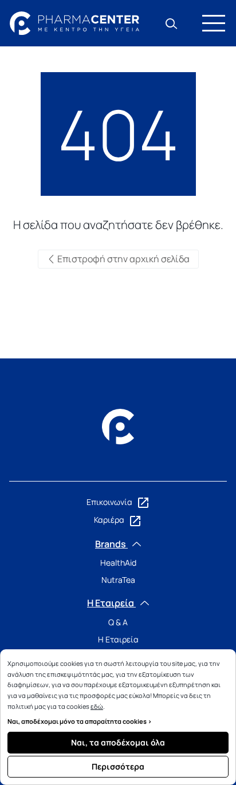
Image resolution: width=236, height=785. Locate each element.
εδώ (97, 706)
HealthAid (118, 562)
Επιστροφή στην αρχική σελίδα (123, 259)
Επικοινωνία (110, 501)
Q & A (118, 622)
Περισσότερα (118, 766)
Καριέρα (110, 519)
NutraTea (118, 579)
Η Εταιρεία (118, 639)
